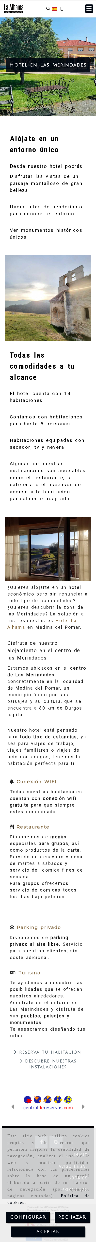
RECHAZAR (72, 1217)
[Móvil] (62, 9)
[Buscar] (48, 9)
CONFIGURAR (28, 1217)
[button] (89, 8)
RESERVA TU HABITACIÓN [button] (49, 1052)
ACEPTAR (47, 1231)
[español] (54, 8)
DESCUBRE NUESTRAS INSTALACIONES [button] (49, 1064)
